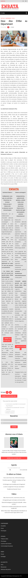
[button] (10, 469)
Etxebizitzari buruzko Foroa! (14, 489)
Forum (2, 554)
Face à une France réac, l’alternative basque (13, 477)
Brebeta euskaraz (10, 413)
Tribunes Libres (4, 538)
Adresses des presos (6, 569)
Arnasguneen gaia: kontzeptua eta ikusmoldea (14, 500)
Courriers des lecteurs (6, 543)
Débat (2, 551)
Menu (3, 13)
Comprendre (8, 18)
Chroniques (3, 530)
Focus (13, 18)
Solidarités (4, 562)
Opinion (3, 536)
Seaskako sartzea (10, 411)
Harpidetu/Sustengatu (21, 347)
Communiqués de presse (7, 546)
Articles (3, 18)
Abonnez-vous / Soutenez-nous (7, 339)
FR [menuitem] (25, 1)
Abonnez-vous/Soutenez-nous (9, 396)
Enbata (12, 27)
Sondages (3, 556)
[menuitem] (23, 1)
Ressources (3, 567)
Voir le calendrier (23, 469)
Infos (2, 564)
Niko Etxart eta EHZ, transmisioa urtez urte (14, 497)
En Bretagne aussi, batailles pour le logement (14, 484)
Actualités (3, 526)
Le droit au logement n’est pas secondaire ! (14, 486)
